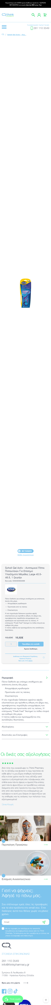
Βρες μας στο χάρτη (11, 983)
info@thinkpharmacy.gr (15, 964)
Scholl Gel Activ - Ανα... (16, 35)
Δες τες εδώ (25, 862)
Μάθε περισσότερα (26, 555)
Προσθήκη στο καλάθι (30, 644)
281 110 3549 (41, 28)
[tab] (25, 677)
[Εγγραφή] (44, 922)
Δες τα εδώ (25, 828)
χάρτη (30, 661)
